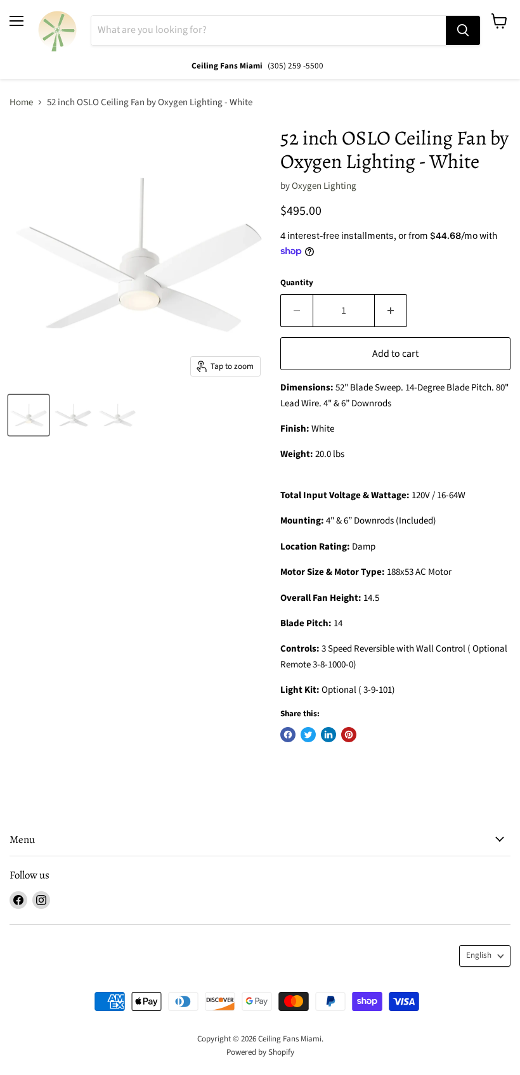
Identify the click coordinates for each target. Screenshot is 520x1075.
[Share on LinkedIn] (328, 734)
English (478, 955)
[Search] (463, 30)
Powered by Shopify (260, 1052)
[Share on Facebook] (288, 734)
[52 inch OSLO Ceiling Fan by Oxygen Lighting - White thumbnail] (28, 415)
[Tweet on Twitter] (308, 734)
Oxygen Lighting (324, 186)
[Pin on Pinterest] (348, 734)
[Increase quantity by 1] (391, 310)
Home (21, 102)
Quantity (296, 283)
